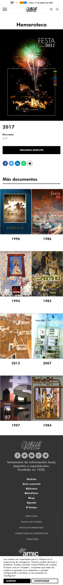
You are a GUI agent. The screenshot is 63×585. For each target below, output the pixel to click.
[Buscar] (57, 9)
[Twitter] (25, 455)
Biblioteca (31, 488)
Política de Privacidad (31, 527)
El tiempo (31, 507)
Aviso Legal (31, 516)
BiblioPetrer (31, 493)
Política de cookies (48, 564)
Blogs (31, 497)
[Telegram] (46, 455)
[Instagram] (39, 455)
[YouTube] (32, 455)
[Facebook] (18, 455)
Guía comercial (31, 483)
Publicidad (32, 539)
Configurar (41, 580)
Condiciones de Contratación (31, 533)
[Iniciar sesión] (51, 9)
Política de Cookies (31, 522)
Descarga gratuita (31, 150)
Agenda (31, 502)
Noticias (31, 479)
